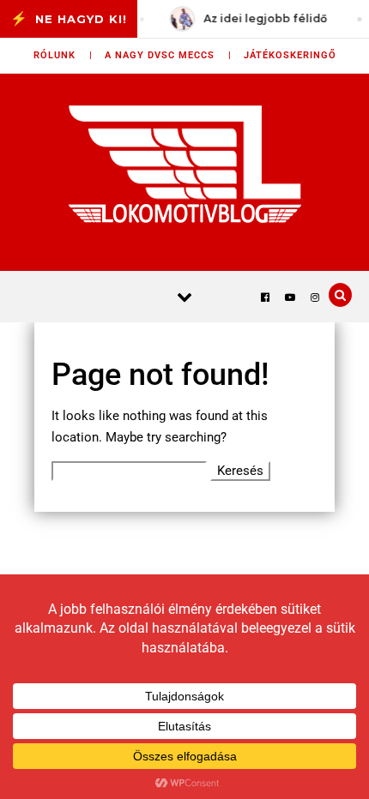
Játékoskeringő (290, 55)
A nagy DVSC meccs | (168, 55)
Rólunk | (63, 55)
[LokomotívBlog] (185, 163)
